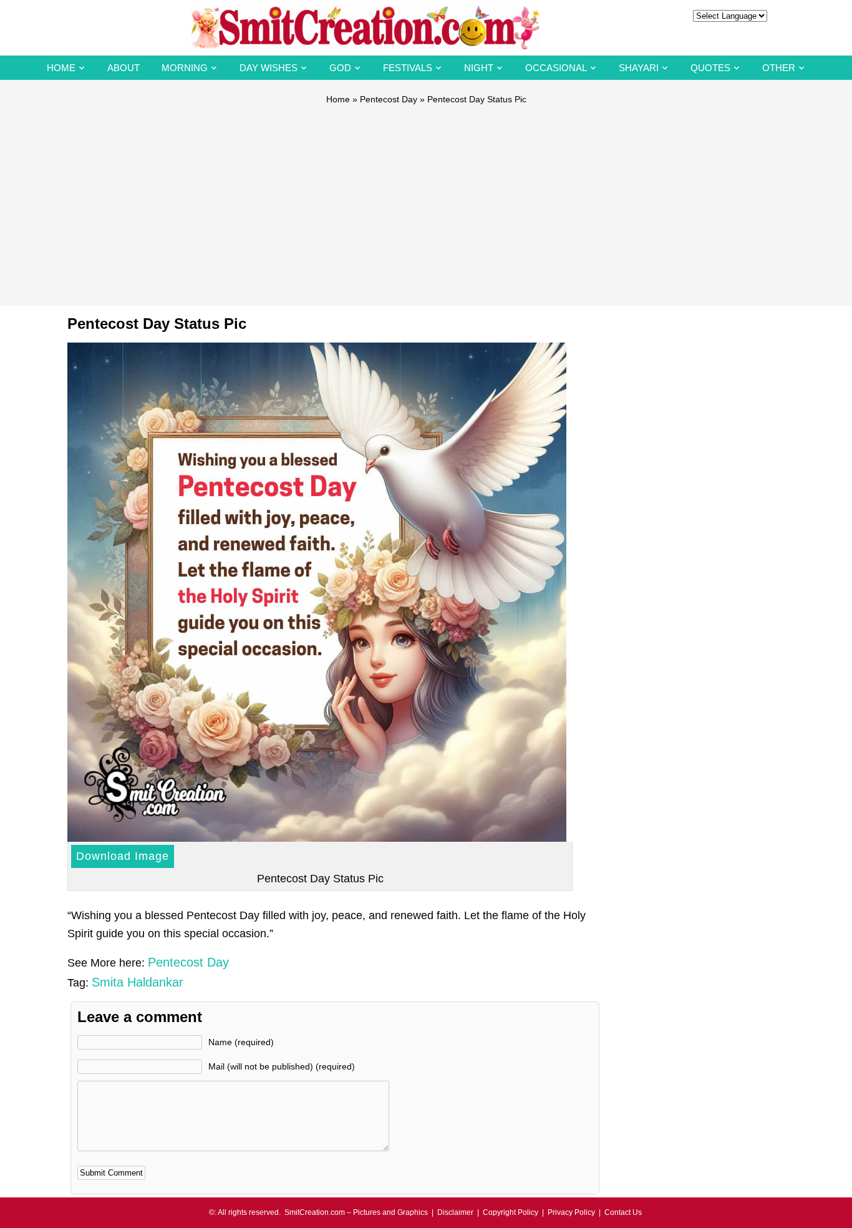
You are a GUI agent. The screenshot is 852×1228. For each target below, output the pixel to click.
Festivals (407, 67)
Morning (185, 67)
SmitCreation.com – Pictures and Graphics (356, 1212)
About (123, 67)
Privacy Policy (571, 1212)
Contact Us (623, 1212)
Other (778, 67)
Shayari (639, 67)
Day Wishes (269, 67)
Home (61, 67)
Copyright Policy (510, 1212)
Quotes (710, 67)
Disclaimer (455, 1212)
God (340, 67)
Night (478, 67)
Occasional (556, 67)
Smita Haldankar (137, 982)
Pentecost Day (388, 99)
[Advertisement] (426, 199)
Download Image (122, 856)
